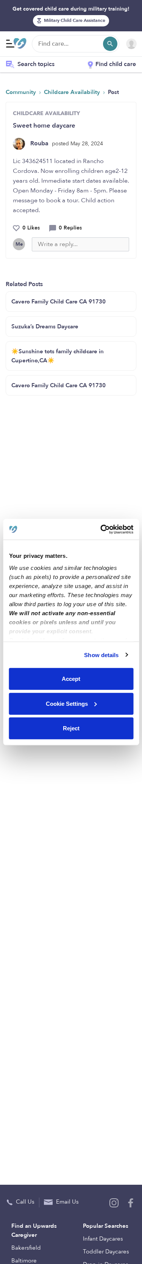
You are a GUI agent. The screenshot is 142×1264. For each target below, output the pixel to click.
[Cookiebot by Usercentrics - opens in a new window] (101, 529)
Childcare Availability (72, 92)
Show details (101, 654)
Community (21, 92)
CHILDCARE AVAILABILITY (46, 113)
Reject (71, 728)
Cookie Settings (67, 703)
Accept (71, 679)
